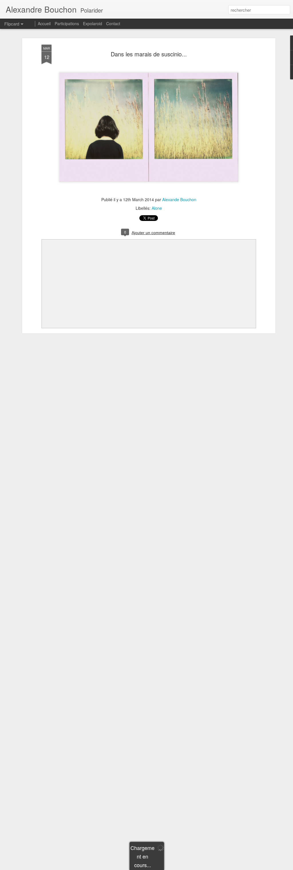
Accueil (44, 23)
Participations (67, 23)
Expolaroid (92, 23)
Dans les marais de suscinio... (149, 54)
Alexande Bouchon (179, 199)
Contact (113, 23)
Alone (157, 208)
